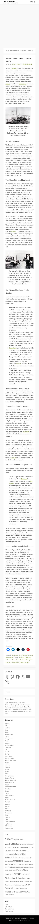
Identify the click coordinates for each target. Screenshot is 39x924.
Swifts (6, 815)
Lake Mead (8, 867)
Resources (8, 810)
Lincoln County (16, 867)
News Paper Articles (10, 786)
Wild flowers (8, 826)
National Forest (9, 778)
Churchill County (23, 847)
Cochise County (18, 851)
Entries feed (8, 907)
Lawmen (7, 765)
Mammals (7, 767)
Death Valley (10, 854)
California (13, 68)
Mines (6, 773)
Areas (6, 725)
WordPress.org (9, 911)
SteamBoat (15, 662)
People (7, 793)
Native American (9, 782)
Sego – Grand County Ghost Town (15, 702)
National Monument (10, 780)
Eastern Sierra (21, 858)
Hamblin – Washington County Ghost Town (17, 705)
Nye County (24, 881)
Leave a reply (24, 662)
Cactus (7, 736)
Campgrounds (9, 739)
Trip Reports (8, 824)
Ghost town (18, 861)
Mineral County (12, 870)
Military (7, 769)
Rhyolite (24, 885)
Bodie (21, 839)
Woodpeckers (9, 828)
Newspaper (14, 881)
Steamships (22, 84)
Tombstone (9, 892)
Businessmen (9, 734)
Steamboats (9, 657)
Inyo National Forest (26, 864)
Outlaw (7, 791)
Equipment (8, 747)
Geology (7, 754)
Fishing (11, 861)
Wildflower (11, 894)
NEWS (7, 784)
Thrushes (7, 817)
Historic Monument (10, 760)
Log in (6, 904)
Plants (6, 797)
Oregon (10, 885)
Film (6, 749)
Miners (7, 771)
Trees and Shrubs (10, 821)
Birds (6, 730)
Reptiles (7, 808)
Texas (25, 888)
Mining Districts (9, 776)
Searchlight (12, 348)
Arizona (8, 84)
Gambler (7, 752)
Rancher (7, 806)
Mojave (19, 870)
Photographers (9, 795)
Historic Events (9, 758)
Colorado (28, 851)
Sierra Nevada (20, 888)
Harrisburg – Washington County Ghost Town (18, 707)
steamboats (26, 431)
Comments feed (9, 909)
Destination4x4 (9, 1)
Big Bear (16, 839)
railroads (13, 457)
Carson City (15, 847)
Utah (20, 892)
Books (6, 732)
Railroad (7, 804)
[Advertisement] (19, 25)
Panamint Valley (17, 885)
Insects (7, 762)
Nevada (18, 363)
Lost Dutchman (24, 867)
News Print (8, 789)
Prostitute (7, 802)
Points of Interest (27, 655)
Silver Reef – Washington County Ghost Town (18, 709)
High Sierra (27, 861)
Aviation (7, 728)
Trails (6, 819)
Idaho (6, 864)
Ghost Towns (8, 756)
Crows (6, 741)
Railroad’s (24, 479)
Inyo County (13, 864)
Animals (7, 723)
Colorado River (10, 660)
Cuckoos (7, 743)
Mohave (13, 231)
